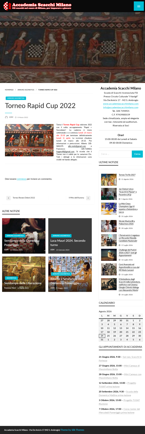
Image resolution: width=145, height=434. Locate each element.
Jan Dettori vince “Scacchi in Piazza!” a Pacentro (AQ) (128, 192)
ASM (11, 117)
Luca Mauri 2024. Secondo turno (67, 242)
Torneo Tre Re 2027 (127, 175)
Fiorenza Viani (10, 288)
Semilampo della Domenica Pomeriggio (22, 242)
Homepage (9, 90)
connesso (21, 179)
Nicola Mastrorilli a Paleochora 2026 (127, 222)
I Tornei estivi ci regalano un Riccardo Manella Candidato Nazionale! (129, 238)
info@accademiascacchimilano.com (120, 107)
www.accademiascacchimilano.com (120, 104)
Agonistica (11, 278)
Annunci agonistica (26, 90)
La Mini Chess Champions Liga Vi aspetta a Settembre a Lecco (128, 208)
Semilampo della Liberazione (22, 283)
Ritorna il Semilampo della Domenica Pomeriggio (67, 281)
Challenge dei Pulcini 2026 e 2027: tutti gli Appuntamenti (128, 253)
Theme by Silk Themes (72, 430)
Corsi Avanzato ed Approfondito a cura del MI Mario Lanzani (129, 267)
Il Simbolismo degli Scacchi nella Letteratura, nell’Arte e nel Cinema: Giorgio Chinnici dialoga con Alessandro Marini (129, 284)
